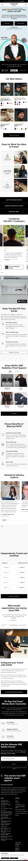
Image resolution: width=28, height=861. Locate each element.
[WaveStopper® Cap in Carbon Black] (15, 102)
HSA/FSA (17, 803)
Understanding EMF (20, 804)
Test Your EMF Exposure (21, 811)
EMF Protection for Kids (6, 808)
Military (17, 801)
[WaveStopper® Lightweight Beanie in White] (6, 103)
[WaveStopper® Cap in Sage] (26, 102)
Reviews (17, 846)
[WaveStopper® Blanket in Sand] (2, 129)
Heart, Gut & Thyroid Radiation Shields (6, 824)
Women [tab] (17, 371)
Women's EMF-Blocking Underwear (6, 839)
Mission (17, 815)
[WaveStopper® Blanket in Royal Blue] (6, 129)
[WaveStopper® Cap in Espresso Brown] (15, 104)
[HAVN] (14, 4)
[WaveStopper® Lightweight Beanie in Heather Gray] (4, 103)
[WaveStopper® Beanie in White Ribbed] (20, 129)
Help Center (18, 842)
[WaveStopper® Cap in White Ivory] (22, 102)
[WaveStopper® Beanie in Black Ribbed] (15, 129)
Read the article (13, 619)
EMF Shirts (3, 810)
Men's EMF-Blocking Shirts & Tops (6, 829)
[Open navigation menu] (2, 4)
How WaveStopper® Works (20, 807)
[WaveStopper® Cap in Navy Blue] (20, 102)
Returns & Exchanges (18, 852)
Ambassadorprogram (18, 844)
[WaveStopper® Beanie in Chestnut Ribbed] (22, 129)
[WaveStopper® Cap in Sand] (17, 102)
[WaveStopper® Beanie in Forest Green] (26, 129)
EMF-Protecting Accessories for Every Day (6, 818)
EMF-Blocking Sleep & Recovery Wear (6, 815)
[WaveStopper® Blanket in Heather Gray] (4, 129)
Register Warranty (17, 849)
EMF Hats (3, 806)
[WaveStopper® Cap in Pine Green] (24, 102)
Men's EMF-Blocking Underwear (6, 831)
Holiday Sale (4, 826)
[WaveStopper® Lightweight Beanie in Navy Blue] (8, 103)
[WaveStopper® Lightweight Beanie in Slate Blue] (12, 103)
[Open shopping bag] (25, 4)
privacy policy (18, 767)
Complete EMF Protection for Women (6, 804)
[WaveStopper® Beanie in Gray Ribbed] (17, 129)
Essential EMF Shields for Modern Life (6, 821)
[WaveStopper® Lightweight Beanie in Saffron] (10, 103)
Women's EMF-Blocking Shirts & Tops (6, 837)
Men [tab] (10, 371)
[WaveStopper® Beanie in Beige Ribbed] (24, 129)
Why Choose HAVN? (20, 809)
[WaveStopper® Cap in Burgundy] (17, 104)
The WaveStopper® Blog (21, 813)
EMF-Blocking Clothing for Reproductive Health (6, 812)
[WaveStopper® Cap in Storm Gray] (20, 104)
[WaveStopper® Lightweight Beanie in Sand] (4, 105)
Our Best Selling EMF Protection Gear (6, 834)
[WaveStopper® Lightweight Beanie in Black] (2, 103)
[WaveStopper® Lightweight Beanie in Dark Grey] (2, 105)
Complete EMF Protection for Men (5, 801)
